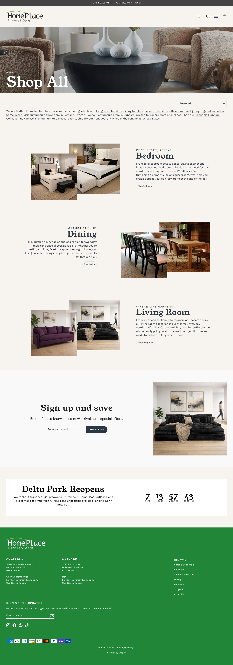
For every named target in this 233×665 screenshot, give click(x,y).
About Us (179, 594)
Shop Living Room (146, 342)
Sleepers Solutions (184, 574)
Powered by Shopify (116, 653)
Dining (177, 579)
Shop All (178, 589)
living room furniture (109, 111)
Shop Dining (89, 264)
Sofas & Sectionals (184, 564)
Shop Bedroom (145, 186)
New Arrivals (180, 559)
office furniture (179, 111)
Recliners (179, 569)
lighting (194, 111)
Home (9, 72)
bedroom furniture (156, 111)
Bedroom (179, 584)
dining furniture (133, 111)
